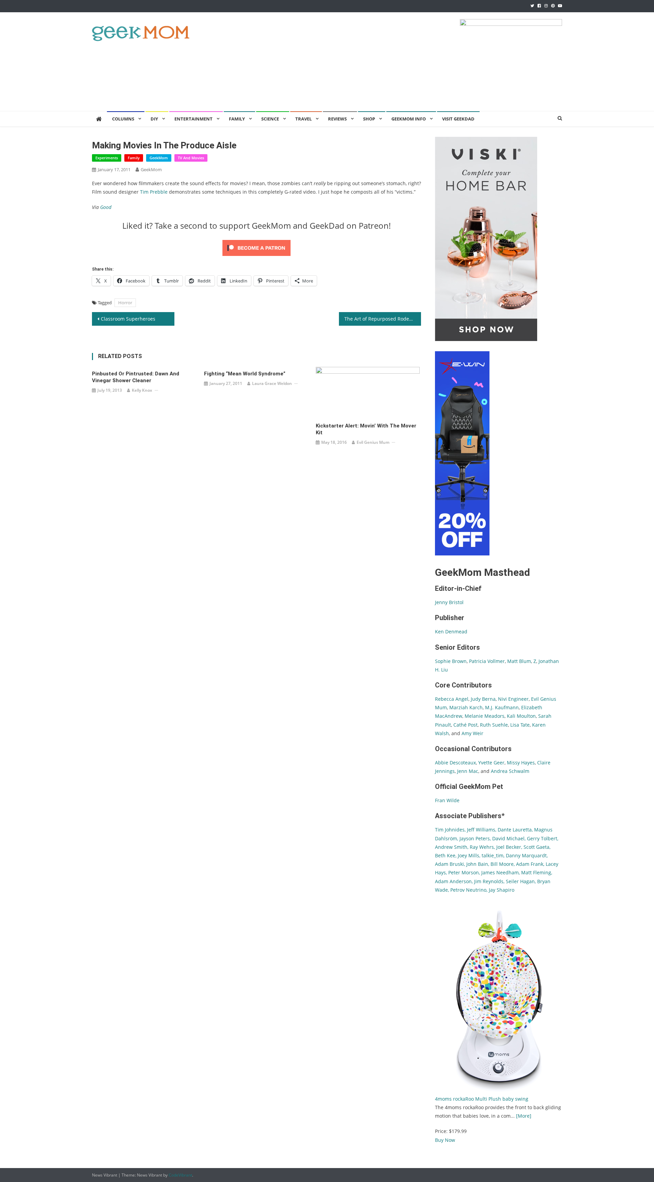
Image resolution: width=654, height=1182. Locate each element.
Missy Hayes (521, 762)
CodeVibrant (180, 1175)
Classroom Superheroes (128, 318)
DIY (154, 119)
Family (134, 157)
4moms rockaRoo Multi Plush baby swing (481, 1099)
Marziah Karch (466, 707)
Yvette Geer (491, 762)
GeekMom (159, 157)
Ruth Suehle (494, 725)
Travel (303, 119)
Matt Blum (519, 661)
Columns (123, 119)
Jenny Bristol (449, 602)
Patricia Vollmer (487, 661)
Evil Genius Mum (373, 442)
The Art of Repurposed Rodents (380, 318)
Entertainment (193, 119)
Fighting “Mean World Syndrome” (244, 374)
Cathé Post (465, 725)
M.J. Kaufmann (502, 707)
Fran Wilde (447, 800)
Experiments (106, 157)
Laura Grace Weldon (272, 383)
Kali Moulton (521, 716)
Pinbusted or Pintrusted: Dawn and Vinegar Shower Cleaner (135, 377)
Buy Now (445, 1140)
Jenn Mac (467, 771)
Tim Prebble (154, 192)
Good (105, 207)
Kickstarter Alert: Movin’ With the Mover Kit (366, 429)
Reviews (337, 119)
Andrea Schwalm (510, 771)
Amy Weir (472, 733)
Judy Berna (483, 699)
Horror (125, 302)
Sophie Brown (451, 661)
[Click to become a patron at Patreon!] (256, 247)
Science (270, 119)
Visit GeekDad (458, 119)
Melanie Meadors (484, 716)
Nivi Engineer (513, 699)
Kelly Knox (142, 390)
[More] (523, 1116)
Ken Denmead (451, 631)
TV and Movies (191, 157)
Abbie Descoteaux (455, 762)
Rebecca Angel (451, 699)
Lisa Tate (519, 725)
